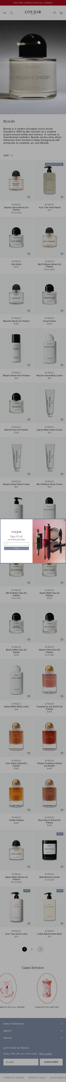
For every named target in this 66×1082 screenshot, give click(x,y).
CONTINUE (16, 548)
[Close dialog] (64, 520)
